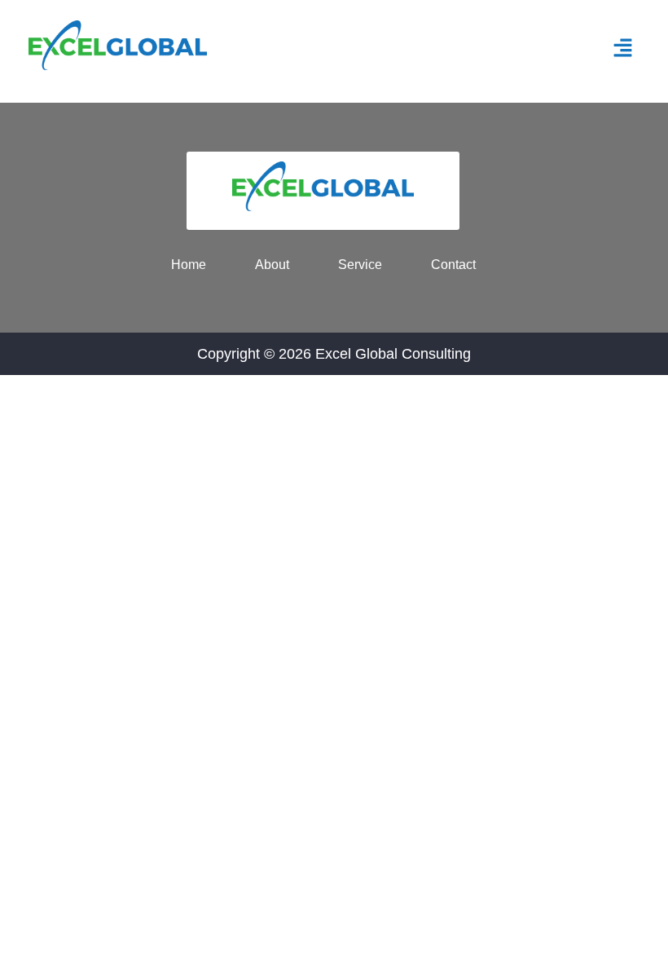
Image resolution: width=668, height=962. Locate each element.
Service (360, 264)
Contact (453, 264)
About (272, 264)
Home (188, 264)
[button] (623, 49)
